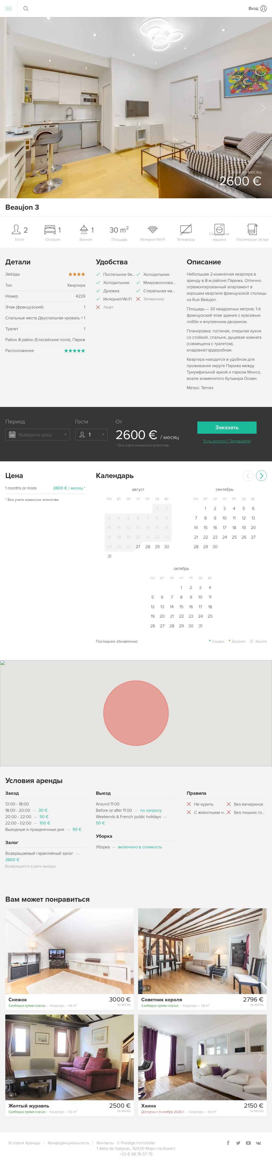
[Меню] (8, 8)
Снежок (17, 1000)
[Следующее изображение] (127, 951)
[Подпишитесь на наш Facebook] (228, 1143)
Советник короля (161, 1000)
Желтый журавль (28, 1106)
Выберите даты (35, 435)
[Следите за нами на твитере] (238, 1143)
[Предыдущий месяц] (248, 475)
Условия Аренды (24, 1143)
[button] (262, 107)
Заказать (227, 427)
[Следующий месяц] (261, 475)
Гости (81, 421)
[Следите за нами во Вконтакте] (258, 1143)
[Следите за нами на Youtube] (248, 1143)
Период (15, 421)
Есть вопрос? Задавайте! (227, 441)
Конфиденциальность (68, 1143)
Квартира (42, 1006)
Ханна (148, 1106)
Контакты (105, 1143)
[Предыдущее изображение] (11, 951)
